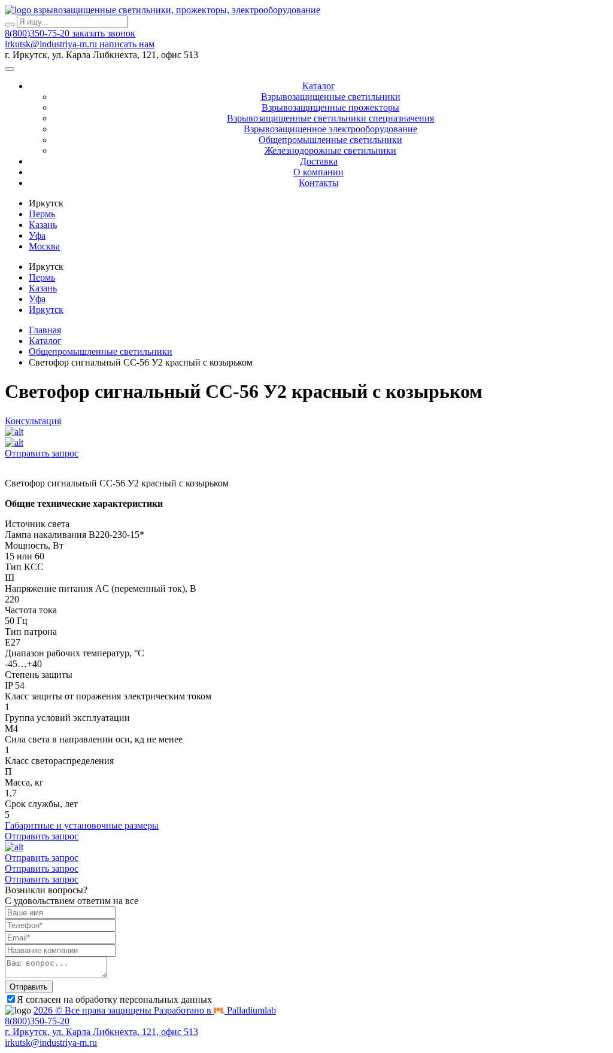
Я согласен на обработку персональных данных (114, 999)
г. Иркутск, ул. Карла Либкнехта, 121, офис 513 (101, 1032)
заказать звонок (103, 33)
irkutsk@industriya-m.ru (52, 44)
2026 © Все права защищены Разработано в (155, 1010)
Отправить (29, 986)
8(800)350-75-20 (38, 33)
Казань (43, 225)
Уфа (37, 235)
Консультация (33, 421)
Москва (44, 246)
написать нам (126, 44)
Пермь (42, 214)
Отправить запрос (41, 453)
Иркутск (46, 310)
